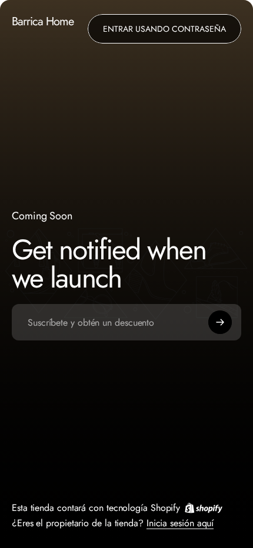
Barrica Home (43, 22)
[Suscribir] (220, 322)
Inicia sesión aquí (180, 522)
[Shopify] (203, 507)
